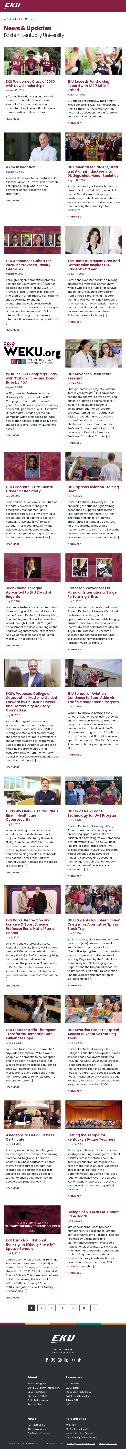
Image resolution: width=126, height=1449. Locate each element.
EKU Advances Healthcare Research (89, 376)
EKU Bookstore (73, 1387)
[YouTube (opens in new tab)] (73, 1360)
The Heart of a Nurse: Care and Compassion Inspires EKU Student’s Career (93, 265)
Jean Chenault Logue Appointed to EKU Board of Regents (28, 592)
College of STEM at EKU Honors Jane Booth (93, 1214)
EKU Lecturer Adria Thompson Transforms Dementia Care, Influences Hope (31, 1034)
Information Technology (78, 1392)
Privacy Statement (108, 1443)
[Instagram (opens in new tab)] (60, 1360)
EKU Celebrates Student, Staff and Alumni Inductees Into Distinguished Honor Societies (92, 171)
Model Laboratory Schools (80, 1433)
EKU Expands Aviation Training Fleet (93, 489)
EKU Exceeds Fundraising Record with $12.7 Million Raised (88, 85)
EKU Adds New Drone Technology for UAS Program (92, 813)
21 (84, 1307)
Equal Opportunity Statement (81, 1443)
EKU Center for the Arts (77, 1429)
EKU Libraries (72, 1383)
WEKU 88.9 (71, 1425)
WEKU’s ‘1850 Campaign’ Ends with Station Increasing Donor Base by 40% (31, 378)
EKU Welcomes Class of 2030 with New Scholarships (30, 83)
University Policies (37, 1392)
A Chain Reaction (20, 167)
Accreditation (35, 1404)
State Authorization (38, 1400)
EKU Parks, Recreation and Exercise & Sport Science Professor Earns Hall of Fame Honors (30, 926)
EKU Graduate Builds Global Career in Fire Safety (29, 489)
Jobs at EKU (72, 1400)
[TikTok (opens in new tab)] (79, 1360)
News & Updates (36, 1425)
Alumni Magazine (37, 1429)
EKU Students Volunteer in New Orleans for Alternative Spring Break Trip (93, 924)
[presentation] (32, 61)
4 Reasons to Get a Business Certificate (30, 1137)
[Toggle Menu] (118, 6)
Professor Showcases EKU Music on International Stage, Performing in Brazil (92, 592)
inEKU (68, 1404)
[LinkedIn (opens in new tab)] (66, 1360)
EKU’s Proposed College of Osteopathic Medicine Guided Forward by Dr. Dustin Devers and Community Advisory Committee (31, 701)
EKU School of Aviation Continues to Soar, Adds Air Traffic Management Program (93, 697)
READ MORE (13, 119)
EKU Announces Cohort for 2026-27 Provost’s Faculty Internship (28, 265)
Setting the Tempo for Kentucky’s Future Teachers (91, 1137)
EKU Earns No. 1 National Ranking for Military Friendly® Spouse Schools (30, 1244)
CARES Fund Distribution (78, 1396)
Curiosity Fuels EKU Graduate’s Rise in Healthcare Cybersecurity (32, 815)
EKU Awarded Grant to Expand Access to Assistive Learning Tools (93, 1034)
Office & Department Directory (44, 1387)
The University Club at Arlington (82, 1437)
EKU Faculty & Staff (37, 1396)
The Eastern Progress (39, 1433)
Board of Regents (37, 1383)
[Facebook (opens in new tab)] (47, 1360)
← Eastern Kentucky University (19, 19)
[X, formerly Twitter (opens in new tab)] (53, 1360)
